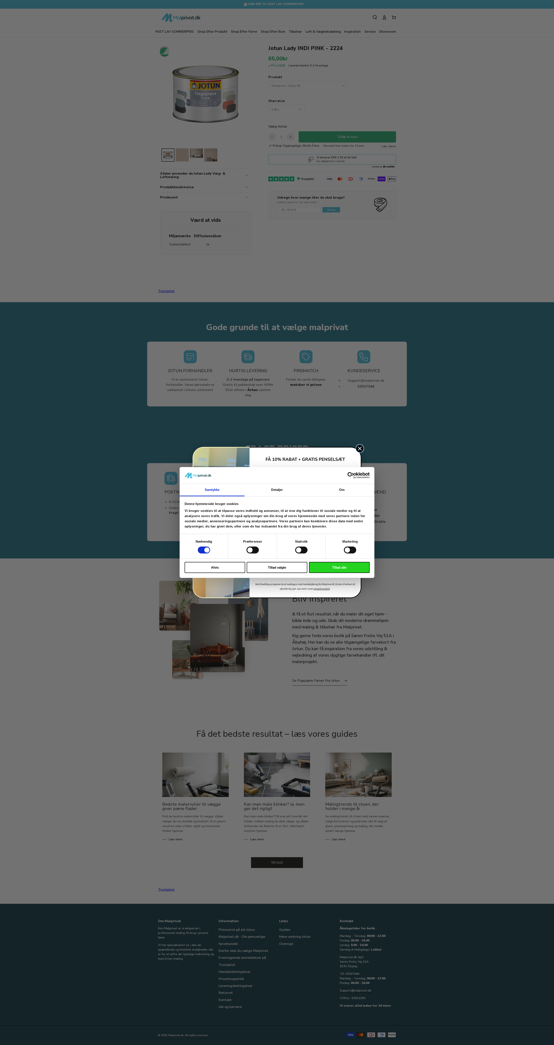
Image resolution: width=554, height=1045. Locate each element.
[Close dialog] (360, 448)
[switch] (252, 550)
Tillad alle (339, 567)
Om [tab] (342, 490)
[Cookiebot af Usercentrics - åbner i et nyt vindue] (351, 475)
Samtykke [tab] (212, 490)
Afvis (215, 567)
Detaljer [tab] (277, 490)
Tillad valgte (277, 567)
